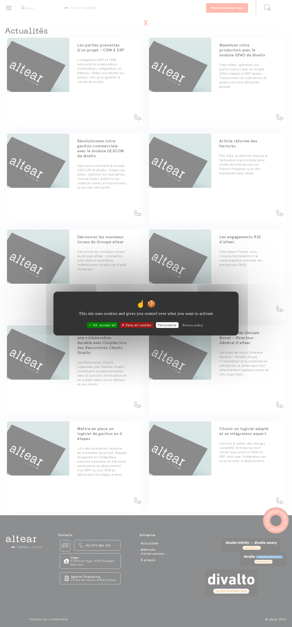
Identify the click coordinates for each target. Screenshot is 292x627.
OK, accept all (104, 325)
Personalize (167, 325)
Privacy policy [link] (193, 325)
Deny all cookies (138, 325)
